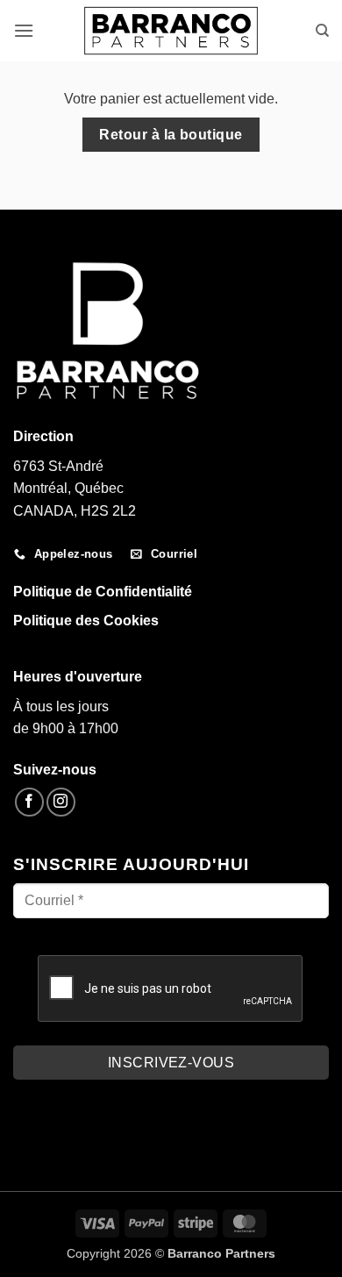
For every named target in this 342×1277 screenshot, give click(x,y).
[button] (23, 30)
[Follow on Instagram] (60, 802)
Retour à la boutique (170, 134)
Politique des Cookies (86, 620)
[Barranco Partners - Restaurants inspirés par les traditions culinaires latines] (171, 30)
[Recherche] (322, 30)
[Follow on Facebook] (29, 802)
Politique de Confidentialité (102, 591)
